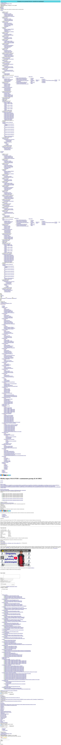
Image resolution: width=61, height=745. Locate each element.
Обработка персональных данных (5, 712)
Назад (5, 308)
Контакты (7, 547)
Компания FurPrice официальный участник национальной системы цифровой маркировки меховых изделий (18, 704)
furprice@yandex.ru (31, 567)
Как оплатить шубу (3, 716)
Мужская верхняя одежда (13, 486)
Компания (2, 706)
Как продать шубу (3, 715)
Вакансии (2, 709)
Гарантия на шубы (3, 717)
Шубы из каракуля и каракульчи (9, 355)
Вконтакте (4, 728)
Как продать (6, 450)
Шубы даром (19, 486)
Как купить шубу (3, 714)
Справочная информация (4, 713)
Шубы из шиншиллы (7, 367)
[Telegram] (10, 475)
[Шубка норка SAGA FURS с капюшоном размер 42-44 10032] (12, 498)
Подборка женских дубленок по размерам (11, 424)
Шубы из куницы (7, 335)
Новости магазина (4, 693)
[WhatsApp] (7, 475)
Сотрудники (2, 708)
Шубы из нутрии (7, 370)
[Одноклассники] (2, 475)
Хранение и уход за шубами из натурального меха (8, 705)
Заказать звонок (3, 304)
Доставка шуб (2, 718)
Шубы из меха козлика (8, 360)
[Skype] (9, 475)
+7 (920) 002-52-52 (6, 3)
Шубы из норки (6, 309)
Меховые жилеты (7, 388)
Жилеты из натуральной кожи (9, 394)
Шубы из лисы (6, 350)
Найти (1, 740)
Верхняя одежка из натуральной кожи (10, 383)
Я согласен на (9, 586)
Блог (1, 719)
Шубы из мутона (7, 320)
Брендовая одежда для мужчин (11, 436)
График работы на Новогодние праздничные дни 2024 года (10, 697)
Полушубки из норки (3, 490)
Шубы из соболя (7, 331)
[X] (5, 475)
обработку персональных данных (11, 586)
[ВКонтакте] (1, 475)
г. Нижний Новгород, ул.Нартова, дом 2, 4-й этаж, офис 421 (10, 543)
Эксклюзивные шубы (5, 486)
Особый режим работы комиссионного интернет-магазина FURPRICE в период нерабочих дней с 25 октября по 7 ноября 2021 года (21, 699)
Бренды (1, 721)
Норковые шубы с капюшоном (21, 490)
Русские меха (2, 703)
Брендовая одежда (7, 434)
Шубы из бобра (32, 485)
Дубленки (5, 326)
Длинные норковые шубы (11, 490)
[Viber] (6, 475)
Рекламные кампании (3, 722)
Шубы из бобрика (7, 345)
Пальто (5, 379)
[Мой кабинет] (0, 293)
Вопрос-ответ (2, 720)
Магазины (2, 710)
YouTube (3, 729)
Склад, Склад (2, 541)
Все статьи (2, 702)
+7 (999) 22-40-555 (3, 2)
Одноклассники (4, 730)
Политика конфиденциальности (5, 711)
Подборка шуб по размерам (8, 415)
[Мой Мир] (3, 475)
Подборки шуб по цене (8, 407)
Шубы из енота (6, 315)
